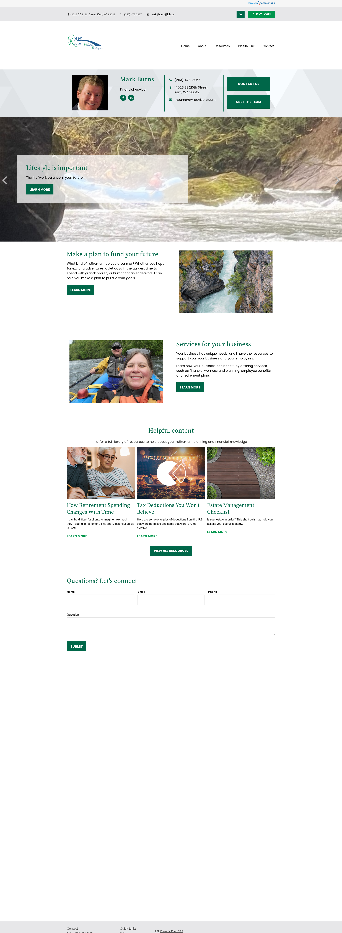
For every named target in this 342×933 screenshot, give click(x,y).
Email (141, 592)
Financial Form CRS (171, 931)
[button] (185, 45)
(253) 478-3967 (133, 14)
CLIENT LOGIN (262, 14)
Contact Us (248, 84)
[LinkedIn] (241, 14)
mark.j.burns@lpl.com (163, 14)
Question (73, 614)
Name (71, 592)
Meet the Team (248, 102)
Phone (212, 592)
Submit (76, 646)
